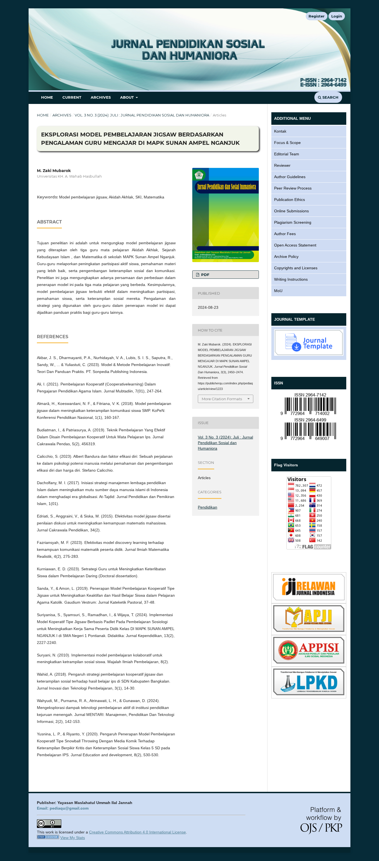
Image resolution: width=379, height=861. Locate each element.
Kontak (280, 131)
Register (317, 16)
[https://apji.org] (309, 630)
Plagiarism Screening (292, 222)
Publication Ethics (289, 199)
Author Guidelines (289, 177)
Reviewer (282, 165)
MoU (278, 290)
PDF (204, 274)
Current (71, 97)
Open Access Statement (295, 245)
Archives (101, 97)
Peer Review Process (293, 188)
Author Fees (285, 234)
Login (336, 16)
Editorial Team (286, 154)
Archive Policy (286, 256)
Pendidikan (207, 507)
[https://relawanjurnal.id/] (309, 599)
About (127, 97)
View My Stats (72, 837)
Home (47, 97)
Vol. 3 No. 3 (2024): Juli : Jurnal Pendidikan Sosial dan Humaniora (142, 115)
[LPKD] (309, 694)
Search (329, 97)
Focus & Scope (287, 142)
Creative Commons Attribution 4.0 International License (137, 832)
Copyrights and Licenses (295, 268)
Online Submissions (291, 211)
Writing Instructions (291, 279)
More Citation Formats (222, 399)
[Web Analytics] (48, 837)
